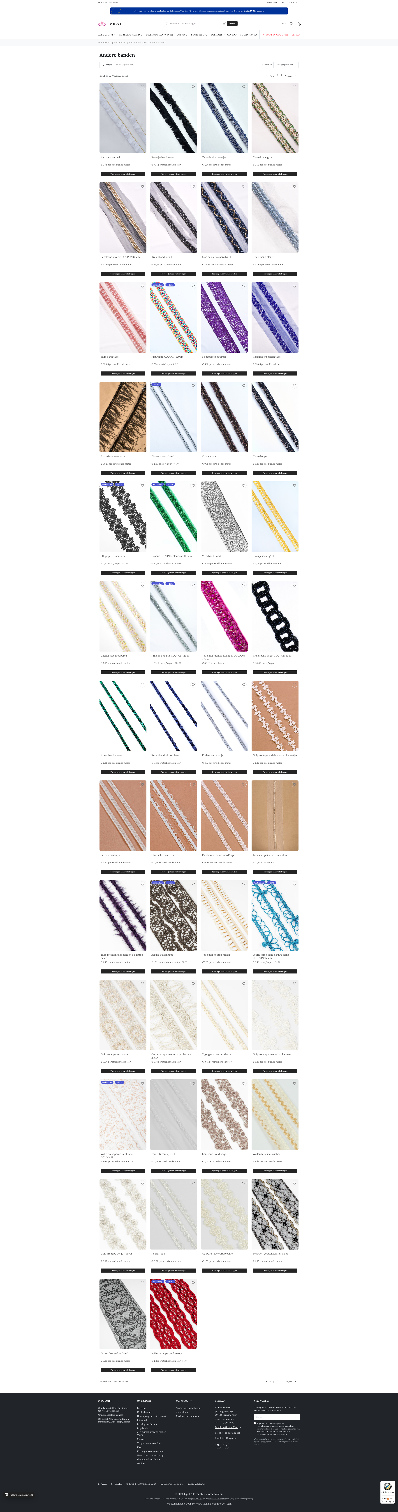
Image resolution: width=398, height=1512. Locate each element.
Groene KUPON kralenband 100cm (171, 556)
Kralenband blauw (263, 256)
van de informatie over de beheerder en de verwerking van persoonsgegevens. (278, 1431)
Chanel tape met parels (114, 655)
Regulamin (142, 1428)
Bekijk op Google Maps (226, 1427)
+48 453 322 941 (232, 1432)
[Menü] (393, 1483)
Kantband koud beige (214, 1153)
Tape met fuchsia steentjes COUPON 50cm (223, 657)
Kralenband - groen (112, 755)
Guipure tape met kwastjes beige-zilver (171, 1056)
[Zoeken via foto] (224, 23)
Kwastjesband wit (111, 157)
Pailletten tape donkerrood (167, 1353)
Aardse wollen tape (162, 954)
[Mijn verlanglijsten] (291, 23)
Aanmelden (182, 1412)
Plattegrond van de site (148, 1459)
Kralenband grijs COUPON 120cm (170, 655)
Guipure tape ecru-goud (115, 1054)
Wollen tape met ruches (266, 1153)
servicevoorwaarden (217, 1499)
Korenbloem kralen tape (267, 356)
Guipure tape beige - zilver (116, 1253)
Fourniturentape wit (163, 1153)
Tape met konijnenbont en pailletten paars (122, 956)
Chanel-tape (209, 456)
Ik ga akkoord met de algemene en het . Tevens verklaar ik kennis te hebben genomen (278, 1428)
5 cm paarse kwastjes (214, 356)
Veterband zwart (211, 556)
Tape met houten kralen (216, 954)
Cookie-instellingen (196, 1484)
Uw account (184, 1400)
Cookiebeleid (143, 1412)
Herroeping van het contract (151, 1416)
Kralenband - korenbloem (166, 755)
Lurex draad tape (110, 855)
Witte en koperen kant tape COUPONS (117, 1155)
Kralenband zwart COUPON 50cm (272, 655)
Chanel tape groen (263, 157)
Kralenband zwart (161, 256)
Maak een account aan (187, 1416)
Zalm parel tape (110, 356)
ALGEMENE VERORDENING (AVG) (151, 1433)
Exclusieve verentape (113, 456)
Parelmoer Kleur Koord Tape (218, 855)
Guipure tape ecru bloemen (218, 1253)
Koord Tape (158, 1253)
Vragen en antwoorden (149, 1443)
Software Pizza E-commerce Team (211, 1503)
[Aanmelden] (283, 23)
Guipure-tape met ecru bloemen (272, 1054)
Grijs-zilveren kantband (114, 1353)
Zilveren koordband (162, 456)
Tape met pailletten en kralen (270, 855)
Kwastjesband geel (263, 556)
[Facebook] (226, 1446)
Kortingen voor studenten (150, 1451)
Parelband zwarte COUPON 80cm (120, 256)
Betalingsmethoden (147, 1424)
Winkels (141, 1463)
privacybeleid (287, 1426)
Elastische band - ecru (164, 855)
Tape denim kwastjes (214, 157)
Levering (141, 1408)
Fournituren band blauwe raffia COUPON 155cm (271, 956)
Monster (141, 1439)
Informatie (142, 1420)
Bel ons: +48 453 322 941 (108, 2)
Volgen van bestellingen (188, 1408)
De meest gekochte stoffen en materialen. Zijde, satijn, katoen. (114, 1420)
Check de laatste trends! (110, 1414)
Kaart (140, 1447)
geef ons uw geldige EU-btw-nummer (249, 11)
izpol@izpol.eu (229, 1438)
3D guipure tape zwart (114, 556)
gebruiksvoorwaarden (266, 1426)
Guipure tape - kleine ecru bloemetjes (275, 755)
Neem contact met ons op (150, 1455)
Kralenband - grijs (212, 755)
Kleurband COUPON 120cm (167, 356)
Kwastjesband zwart (162, 157)
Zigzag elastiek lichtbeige (216, 1054)
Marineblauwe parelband (216, 256)
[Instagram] (218, 1446)
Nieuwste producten (284, 65)
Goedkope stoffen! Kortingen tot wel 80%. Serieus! (113, 1409)
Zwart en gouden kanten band (270, 1253)
